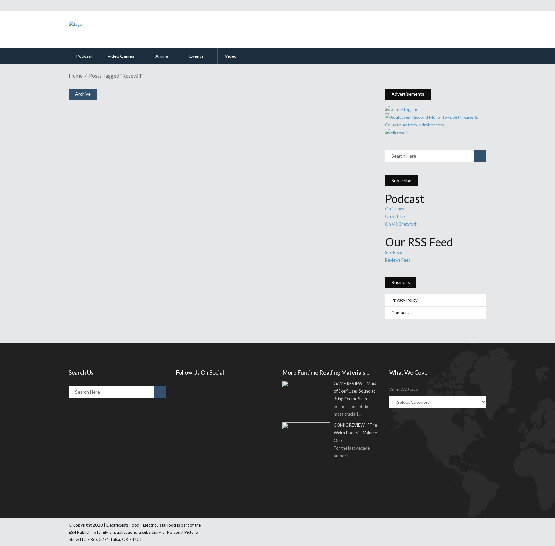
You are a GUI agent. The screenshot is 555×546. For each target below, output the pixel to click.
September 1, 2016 (100, 174)
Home (76, 76)
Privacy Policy (405, 300)
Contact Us (402, 312)
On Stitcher (395, 216)
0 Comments (117, 191)
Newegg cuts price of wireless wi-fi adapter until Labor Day (191, 163)
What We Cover (404, 389)
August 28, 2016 (98, 272)
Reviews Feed (398, 260)
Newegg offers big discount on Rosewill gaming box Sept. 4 (188, 261)
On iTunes (394, 208)
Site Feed (393, 252)
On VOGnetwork (401, 224)
